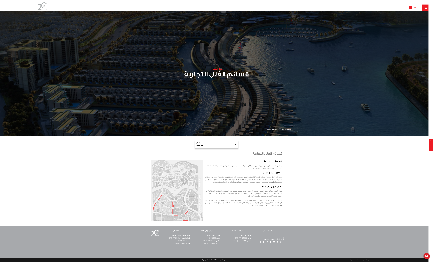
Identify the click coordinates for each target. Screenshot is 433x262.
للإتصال (175, 231)
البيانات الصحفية (268, 231)
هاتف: (184, 241)
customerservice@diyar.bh (274, 239)
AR (410, 7)
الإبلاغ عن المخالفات (206, 231)
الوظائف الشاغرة (237, 231)
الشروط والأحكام (367, 260)
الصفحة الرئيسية (286, 129)
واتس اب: (210, 243)
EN (415, 7)
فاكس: (242, 241)
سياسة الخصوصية (354, 260)
